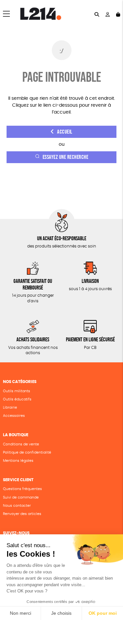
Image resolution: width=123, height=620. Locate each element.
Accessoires (14, 415)
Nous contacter (17, 505)
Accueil (64, 132)
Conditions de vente (21, 444)
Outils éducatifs (17, 399)
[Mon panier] (118, 14)
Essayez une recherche (66, 157)
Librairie (10, 407)
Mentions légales (18, 460)
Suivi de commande (21, 497)
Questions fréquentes (22, 489)
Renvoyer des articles (22, 514)
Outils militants (16, 391)
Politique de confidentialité (27, 452)
